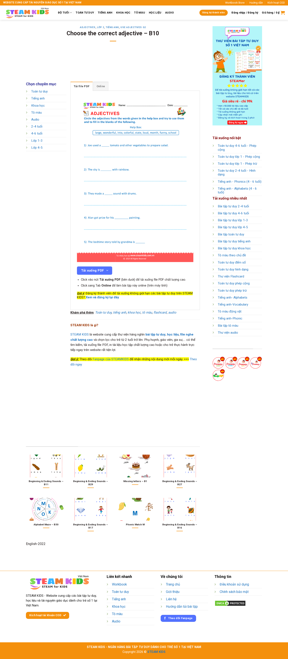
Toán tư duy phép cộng (234, 283)
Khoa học (38, 105)
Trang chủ (173, 584)
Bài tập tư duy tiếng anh (234, 241)
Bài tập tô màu (228, 325)
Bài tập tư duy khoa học (234, 248)
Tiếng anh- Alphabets (232, 297)
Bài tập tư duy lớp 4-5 (233, 227)
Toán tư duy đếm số (232, 262)
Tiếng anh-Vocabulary (233, 304)
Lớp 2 (100, 27)
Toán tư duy (39, 91)
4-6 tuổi (36, 134)
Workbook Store (235, 2)
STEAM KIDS (79, 334)
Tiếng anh (112, 27)
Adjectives (88, 27)
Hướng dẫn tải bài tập (182, 607)
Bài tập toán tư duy (231, 234)
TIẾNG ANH (105, 12)
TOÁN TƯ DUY (85, 12)
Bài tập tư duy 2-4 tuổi (233, 206)
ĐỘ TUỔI (63, 12)
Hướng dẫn (256, 2)
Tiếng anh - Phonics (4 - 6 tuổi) (239, 181)
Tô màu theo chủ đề (232, 255)
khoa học (134, 312)
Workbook (119, 584)
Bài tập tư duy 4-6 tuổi (233, 213)
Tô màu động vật (229, 311)
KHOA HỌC (123, 12)
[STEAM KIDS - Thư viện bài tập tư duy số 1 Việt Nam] (27, 12)
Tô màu (36, 112)
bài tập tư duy (155, 334)
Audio (35, 119)
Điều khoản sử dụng (234, 584)
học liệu (173, 334)
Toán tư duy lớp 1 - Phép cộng (239, 157)
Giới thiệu (172, 592)
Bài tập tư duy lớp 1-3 (233, 220)
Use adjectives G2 (133, 27)
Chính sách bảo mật (234, 592)
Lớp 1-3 (37, 141)
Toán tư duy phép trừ (232, 290)
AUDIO (169, 12)
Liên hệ (171, 599)
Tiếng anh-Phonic (230, 318)
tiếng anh (119, 312)
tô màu (147, 312)
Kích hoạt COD (276, 2)
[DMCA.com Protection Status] (230, 603)
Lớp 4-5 (37, 147)
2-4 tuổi (36, 127)
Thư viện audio (228, 332)
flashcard (160, 312)
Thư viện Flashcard (231, 276)
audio (172, 312)
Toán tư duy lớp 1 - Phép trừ (237, 164)
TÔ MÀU (139, 12)
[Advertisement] (113, 64)
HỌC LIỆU (155, 12)
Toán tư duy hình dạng (233, 269)
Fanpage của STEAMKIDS (111, 359)
